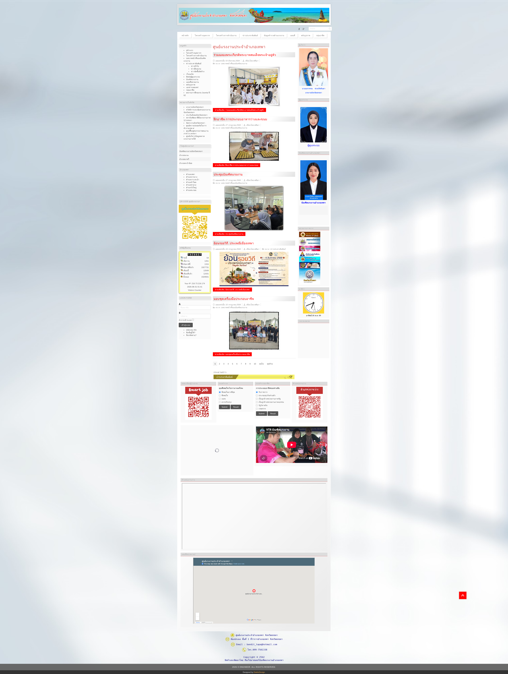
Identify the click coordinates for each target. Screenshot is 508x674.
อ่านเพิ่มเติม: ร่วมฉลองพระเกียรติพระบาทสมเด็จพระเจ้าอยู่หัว (239, 110)
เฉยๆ (224, 399)
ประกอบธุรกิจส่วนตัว (267, 395)
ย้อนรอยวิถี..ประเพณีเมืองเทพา (234, 243)
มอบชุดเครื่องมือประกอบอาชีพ (234, 299)
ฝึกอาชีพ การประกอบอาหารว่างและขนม (240, 119)
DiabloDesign (259, 672)
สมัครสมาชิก (191, 330)
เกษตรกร (262, 409)
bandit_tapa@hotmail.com (262, 644)
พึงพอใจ (225, 395)
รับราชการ (263, 392)
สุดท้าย (270, 364)
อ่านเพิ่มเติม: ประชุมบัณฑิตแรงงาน (229, 234)
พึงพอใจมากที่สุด (228, 392)
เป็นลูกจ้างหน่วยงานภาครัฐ (270, 399)
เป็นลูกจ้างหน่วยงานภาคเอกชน (271, 402)
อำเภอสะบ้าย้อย (185, 163)
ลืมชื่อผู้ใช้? (190, 333)
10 (255, 364)
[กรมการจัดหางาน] (309, 241)
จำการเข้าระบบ (185, 320)
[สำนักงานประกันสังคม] (309, 254)
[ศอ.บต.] (309, 265)
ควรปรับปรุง (227, 402)
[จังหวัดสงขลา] (309, 277)
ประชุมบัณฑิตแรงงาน (228, 174)
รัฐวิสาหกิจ (263, 405)
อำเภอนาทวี (184, 159)
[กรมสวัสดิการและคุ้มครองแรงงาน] (309, 259)
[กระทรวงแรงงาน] (309, 234)
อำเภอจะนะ (184, 155)
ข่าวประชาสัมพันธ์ (277, 249)
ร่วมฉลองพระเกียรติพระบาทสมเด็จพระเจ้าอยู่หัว (245, 55)
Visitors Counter (194, 290)
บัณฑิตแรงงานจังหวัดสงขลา (191, 151)
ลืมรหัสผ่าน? (191, 335)
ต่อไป (261, 364)
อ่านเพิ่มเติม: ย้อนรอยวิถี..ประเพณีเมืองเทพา (232, 289)
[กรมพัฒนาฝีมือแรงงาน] (309, 248)
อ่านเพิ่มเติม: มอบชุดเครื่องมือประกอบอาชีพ (232, 354)
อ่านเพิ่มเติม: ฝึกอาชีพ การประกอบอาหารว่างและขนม (236, 165)
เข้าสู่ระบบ (185, 325)
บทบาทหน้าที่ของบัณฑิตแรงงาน (234, 63)
